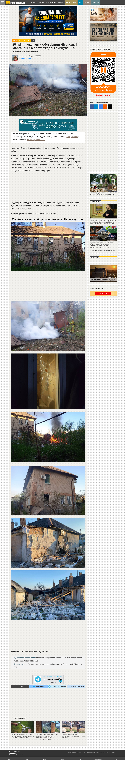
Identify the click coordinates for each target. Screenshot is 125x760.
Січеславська (51, 2)
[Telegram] (96, 106)
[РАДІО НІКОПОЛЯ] (103, 32)
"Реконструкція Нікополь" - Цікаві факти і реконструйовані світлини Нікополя (103, 193)
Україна (60, 2)
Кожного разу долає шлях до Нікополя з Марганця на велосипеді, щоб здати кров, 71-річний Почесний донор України (22, 736)
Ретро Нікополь (71, 2)
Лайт (80, 2)
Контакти (99, 752)
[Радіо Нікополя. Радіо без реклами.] (103, 14)
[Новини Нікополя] (16, 4)
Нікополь (34, 2)
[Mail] (110, 106)
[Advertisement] (48, 187)
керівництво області (36, 139)
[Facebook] (92, 106)
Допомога (95, 2)
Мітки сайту (112, 752)
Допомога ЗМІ (91, 752)
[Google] (101, 106)
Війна (23, 40)
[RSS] (105, 106)
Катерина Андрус (28, 56)
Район (41, 2)
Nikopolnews (72, 136)
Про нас (105, 752)
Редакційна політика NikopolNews (76, 752)
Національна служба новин (105, 250)
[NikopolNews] (48, 679)
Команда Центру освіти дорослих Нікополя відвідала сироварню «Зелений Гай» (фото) (73, 736)
